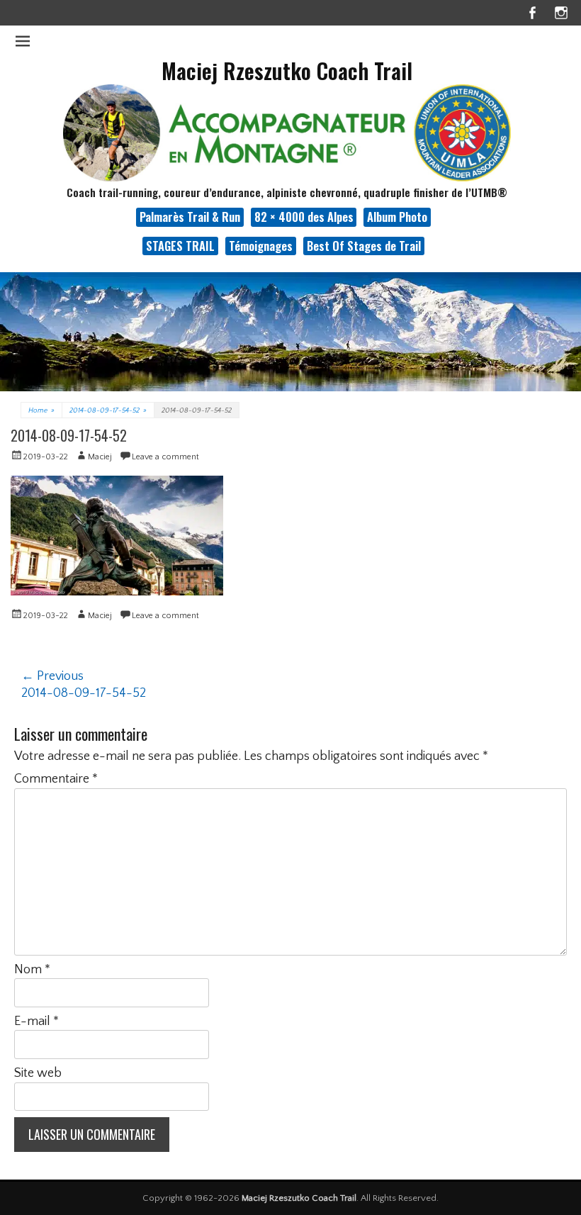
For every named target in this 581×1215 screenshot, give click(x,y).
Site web (38, 1073)
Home (41, 411)
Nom (32, 970)
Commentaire (56, 779)
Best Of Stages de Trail (364, 245)
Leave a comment (165, 456)
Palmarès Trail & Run (190, 216)
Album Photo (397, 216)
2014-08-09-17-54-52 (108, 411)
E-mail (36, 1021)
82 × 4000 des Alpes (304, 216)
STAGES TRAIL (180, 245)
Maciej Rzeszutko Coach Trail (287, 70)
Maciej (100, 456)
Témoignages (261, 245)
